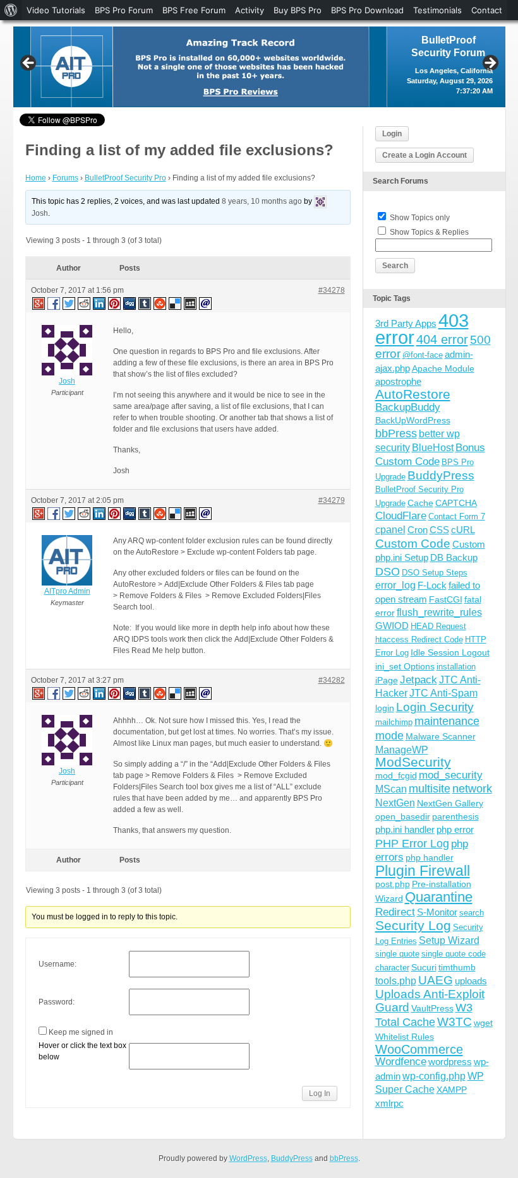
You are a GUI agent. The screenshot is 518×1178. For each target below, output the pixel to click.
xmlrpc (389, 1103)
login (384, 708)
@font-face (422, 355)
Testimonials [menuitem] (437, 10)
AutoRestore (412, 394)
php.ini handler (405, 829)
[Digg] (130, 303)
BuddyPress (440, 475)
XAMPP (452, 1090)
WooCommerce (419, 1049)
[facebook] (54, 303)
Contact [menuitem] (486, 10)
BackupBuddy (407, 407)
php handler (430, 857)
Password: (57, 1002)
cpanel (390, 529)
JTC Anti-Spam (443, 693)
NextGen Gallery (450, 803)
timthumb (457, 967)
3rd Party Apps (406, 323)
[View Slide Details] (259, 67)
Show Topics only (420, 217)
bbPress (396, 433)
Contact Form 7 (456, 516)
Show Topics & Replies (429, 232)
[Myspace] (191, 303)
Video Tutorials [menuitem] (56, 10)
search (471, 912)
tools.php (395, 980)
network (472, 788)
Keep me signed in (81, 1032)
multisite (429, 788)
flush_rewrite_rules (439, 612)
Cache (420, 503)
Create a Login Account (424, 155)
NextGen (395, 803)
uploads (471, 980)
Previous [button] (29, 63)
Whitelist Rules (404, 1037)
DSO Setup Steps (434, 572)
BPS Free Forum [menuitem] (194, 10)
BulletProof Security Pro (125, 178)
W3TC (454, 1021)
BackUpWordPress (412, 420)
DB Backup (454, 557)
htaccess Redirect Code (419, 639)
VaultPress (432, 1008)
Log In (319, 1093)
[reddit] (85, 303)
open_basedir (402, 816)
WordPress (248, 1158)
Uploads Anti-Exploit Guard (430, 1000)
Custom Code (412, 543)
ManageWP (401, 749)
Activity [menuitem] (249, 10)
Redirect (395, 912)
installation (456, 666)
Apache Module (443, 368)
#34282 (331, 680)
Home (35, 178)
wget (483, 1023)
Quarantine (439, 897)
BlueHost (433, 447)
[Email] (206, 303)
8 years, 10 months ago (262, 201)
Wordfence (400, 1062)
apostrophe (398, 381)
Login (392, 133)
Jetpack (418, 679)
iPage (386, 680)
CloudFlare (400, 516)
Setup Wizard (449, 940)
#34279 (331, 500)
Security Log (413, 925)
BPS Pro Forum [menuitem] (124, 10)
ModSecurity (413, 762)
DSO (387, 571)
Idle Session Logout (450, 652)
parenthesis (455, 816)
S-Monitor (437, 912)
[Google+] (38, 303)
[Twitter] (69, 303)
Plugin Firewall (422, 871)
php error (455, 829)
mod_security (451, 775)
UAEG (435, 980)
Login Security (435, 707)
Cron (417, 529)
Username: (57, 964)
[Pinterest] (115, 303)
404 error (442, 339)
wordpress (450, 1061)
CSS (439, 529)
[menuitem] (11, 10)
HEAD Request (438, 626)
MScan (391, 788)
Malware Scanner (441, 736)
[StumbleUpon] (160, 303)
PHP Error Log (412, 843)
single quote (397, 953)
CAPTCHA (456, 503)
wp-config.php (434, 1075)
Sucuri (424, 967)
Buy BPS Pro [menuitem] (298, 10)
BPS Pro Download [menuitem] (367, 10)
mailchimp (394, 722)
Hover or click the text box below (82, 1051)
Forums (65, 178)
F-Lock (432, 585)
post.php (392, 884)
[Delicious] (176, 303)
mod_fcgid (396, 775)
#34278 (331, 290)
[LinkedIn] (100, 303)
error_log (395, 585)
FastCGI (445, 599)
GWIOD (392, 625)
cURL (463, 529)
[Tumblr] (145, 303)
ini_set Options (405, 666)
